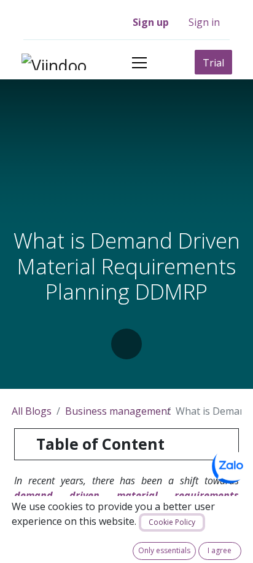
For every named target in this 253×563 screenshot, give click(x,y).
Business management (118, 411)
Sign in (204, 22)
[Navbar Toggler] (139, 62)
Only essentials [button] (164, 550)
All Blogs (32, 411)
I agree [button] (220, 550)
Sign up (151, 22)
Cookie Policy (172, 522)
